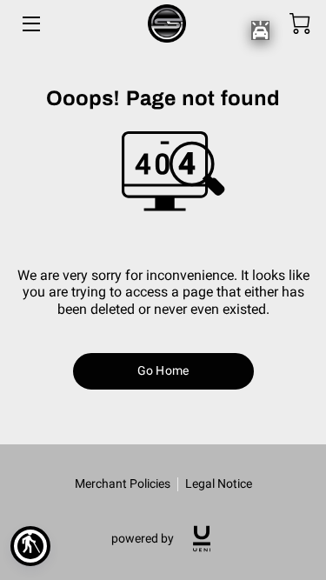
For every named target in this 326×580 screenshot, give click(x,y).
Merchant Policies (122, 483)
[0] (299, 23)
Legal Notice (218, 483)
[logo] (202, 538)
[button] (30, 546)
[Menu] (30, 24)
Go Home (163, 370)
